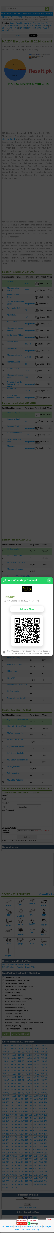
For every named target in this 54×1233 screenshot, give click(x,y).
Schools (38, 1226)
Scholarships (27, 1226)
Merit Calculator (22, 1229)
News (17, 1226)
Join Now (29, 609)
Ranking (35, 1229)
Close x (50, 1219)
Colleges (47, 1226)
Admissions (7, 1226)
